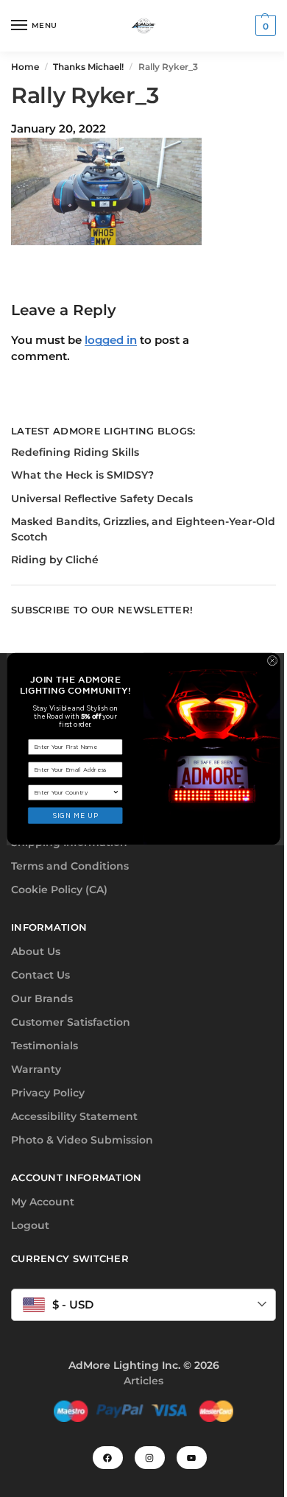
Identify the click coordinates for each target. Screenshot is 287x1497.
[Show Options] (116, 791)
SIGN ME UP (75, 814)
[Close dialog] (272, 660)
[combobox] (73, 791)
